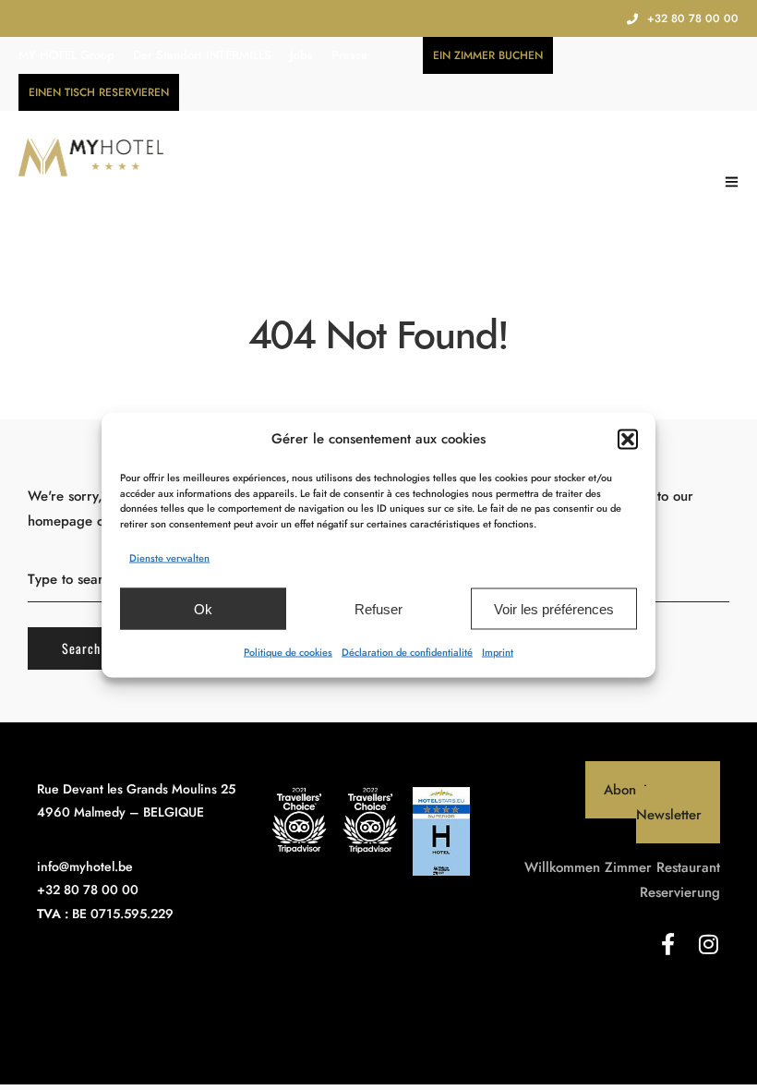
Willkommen (562, 867)
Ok (203, 608)
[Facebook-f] (668, 944)
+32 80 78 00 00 (693, 18)
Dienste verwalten (169, 558)
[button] (628, 439)
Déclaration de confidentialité (407, 652)
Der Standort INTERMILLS (202, 55)
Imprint (497, 652)
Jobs (301, 55)
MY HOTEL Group (66, 55)
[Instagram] (709, 944)
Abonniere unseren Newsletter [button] (662, 802)
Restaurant (688, 867)
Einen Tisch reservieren (99, 92)
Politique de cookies (288, 652)
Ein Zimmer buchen (488, 55)
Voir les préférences (554, 608)
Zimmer (628, 867)
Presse (349, 55)
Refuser (378, 608)
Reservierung (680, 892)
